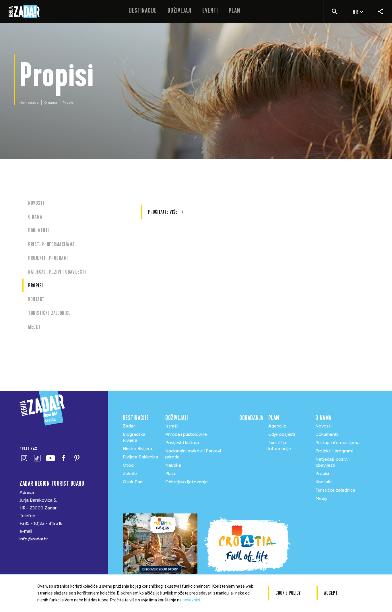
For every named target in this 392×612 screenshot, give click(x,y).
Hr (355, 12)
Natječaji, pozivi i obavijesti (57, 271)
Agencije (277, 426)
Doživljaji (179, 10)
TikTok (37, 458)
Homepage (29, 102)
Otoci (128, 465)
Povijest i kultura (182, 443)
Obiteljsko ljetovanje (186, 482)
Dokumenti (38, 230)
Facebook (63, 458)
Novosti (36, 203)
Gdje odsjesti (281, 434)
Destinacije (143, 10)
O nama (50, 102)
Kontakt (36, 299)
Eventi (210, 10)
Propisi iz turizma (160, 200)
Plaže (170, 473)
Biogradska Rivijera (134, 437)
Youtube (50, 458)
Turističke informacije (279, 446)
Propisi (35, 285)
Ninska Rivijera (137, 449)
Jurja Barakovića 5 (38, 500)
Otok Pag (133, 482)
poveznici (191, 600)
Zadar (129, 426)
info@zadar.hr (34, 539)
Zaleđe (130, 473)
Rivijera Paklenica (140, 457)
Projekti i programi (48, 258)
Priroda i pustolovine (186, 434)
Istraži (171, 426)
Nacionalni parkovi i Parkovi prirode (193, 454)
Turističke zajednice (49, 313)
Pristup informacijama (51, 244)
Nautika (173, 465)
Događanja (250, 418)
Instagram (24, 458)
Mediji (34, 326)
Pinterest (76, 458)
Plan (234, 10)
